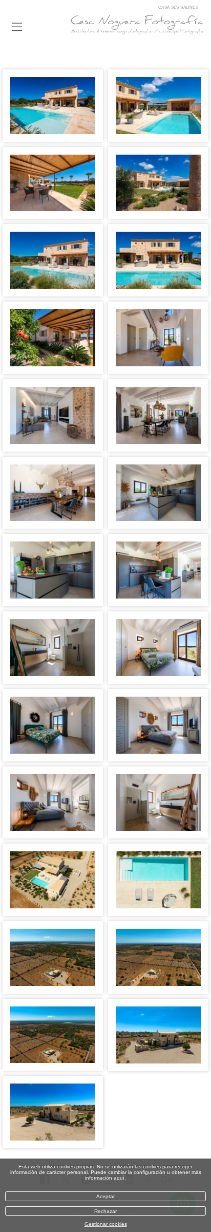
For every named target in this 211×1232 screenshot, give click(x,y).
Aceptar (105, 1196)
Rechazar (105, 1211)
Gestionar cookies (106, 1224)
